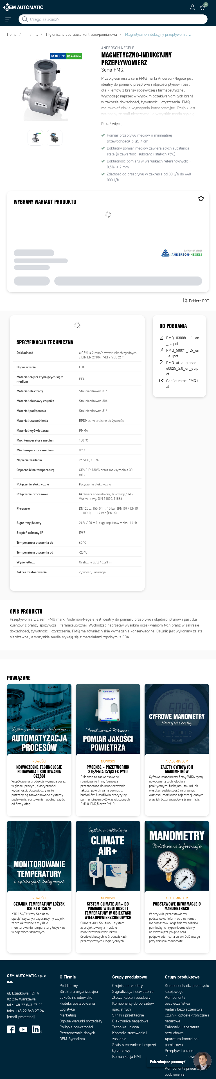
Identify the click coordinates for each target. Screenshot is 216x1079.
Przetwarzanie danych (77, 1033)
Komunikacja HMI (126, 1056)
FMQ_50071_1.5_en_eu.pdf (182, 353)
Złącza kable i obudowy (131, 997)
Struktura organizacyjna (79, 991)
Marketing (68, 1015)
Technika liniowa (125, 1027)
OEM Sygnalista (72, 1038)
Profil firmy (69, 985)
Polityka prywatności (76, 1027)
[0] (202, 7)
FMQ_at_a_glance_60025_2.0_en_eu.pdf (182, 368)
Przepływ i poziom (179, 1050)
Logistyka (67, 1009)
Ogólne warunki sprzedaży (81, 1021)
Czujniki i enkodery (127, 985)
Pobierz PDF (199, 300)
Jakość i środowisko (76, 997)
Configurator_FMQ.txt (182, 383)
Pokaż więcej (111, 123)
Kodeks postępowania (77, 1003)
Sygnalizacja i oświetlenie (133, 991)
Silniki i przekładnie (128, 1015)
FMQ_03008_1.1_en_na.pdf (182, 341)
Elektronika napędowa (130, 1021)
